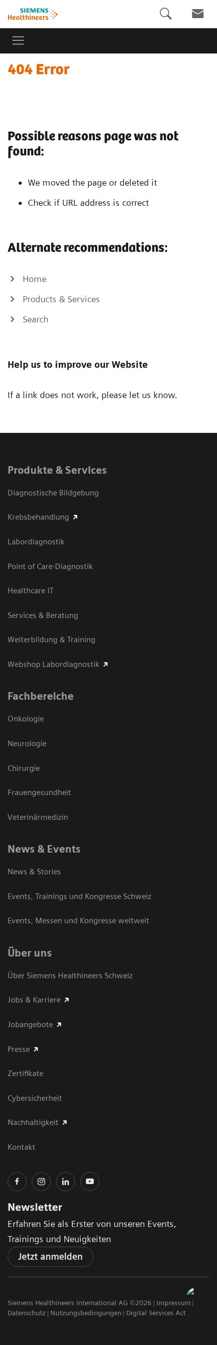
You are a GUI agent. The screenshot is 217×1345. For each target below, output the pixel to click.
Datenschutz (26, 1313)
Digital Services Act (156, 1313)
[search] (165, 14)
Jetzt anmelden (50, 1256)
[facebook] (17, 1181)
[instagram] (41, 1181)
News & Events (44, 849)
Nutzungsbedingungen (86, 1313)
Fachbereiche (41, 696)
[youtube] (89, 1181)
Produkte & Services (57, 470)
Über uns (30, 953)
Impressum (173, 1303)
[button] (198, 1299)
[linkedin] (65, 1181)
